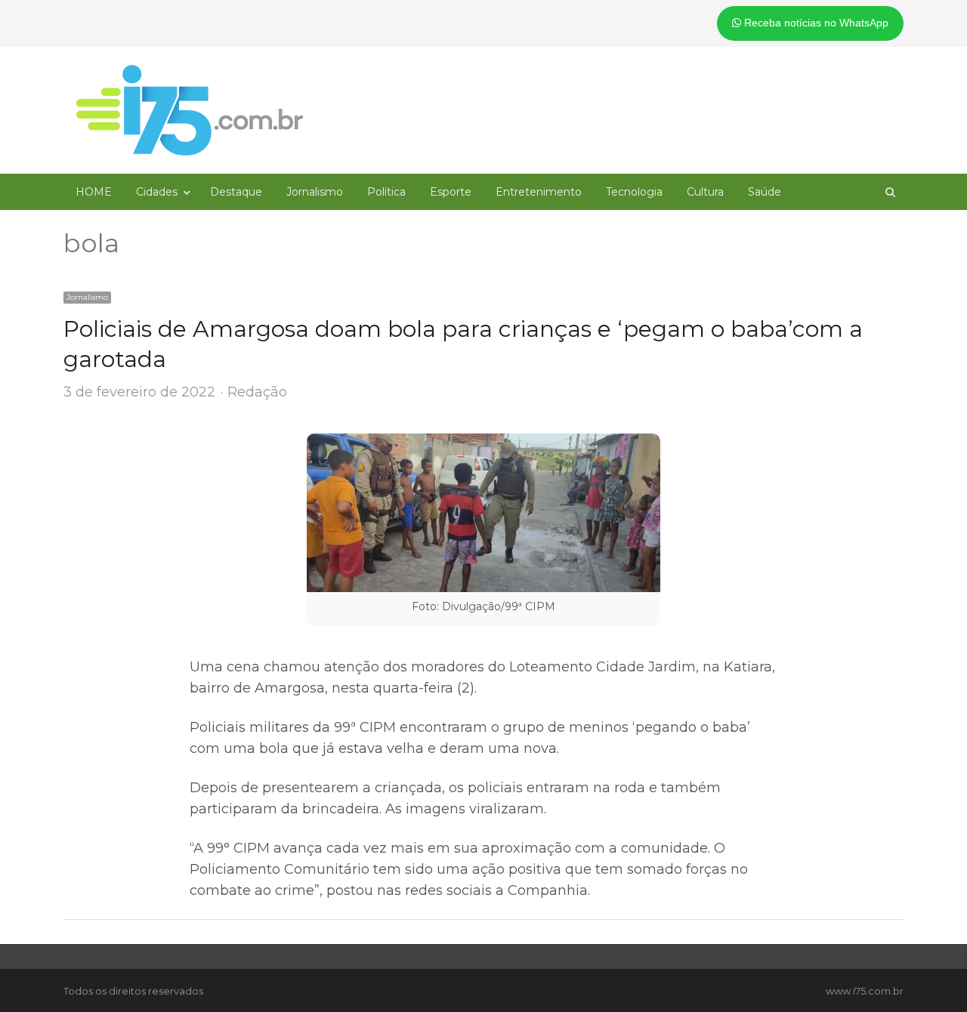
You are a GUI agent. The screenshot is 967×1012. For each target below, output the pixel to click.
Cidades (157, 192)
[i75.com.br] (189, 110)
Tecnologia (634, 192)
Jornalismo (314, 192)
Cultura (705, 192)
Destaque (236, 192)
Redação (257, 392)
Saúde (764, 192)
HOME (94, 192)
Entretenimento (539, 192)
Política (386, 192)
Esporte (450, 192)
